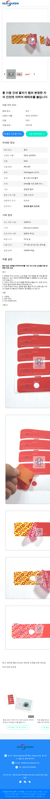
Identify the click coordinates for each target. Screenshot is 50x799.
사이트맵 (21, 792)
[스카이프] (25, 781)
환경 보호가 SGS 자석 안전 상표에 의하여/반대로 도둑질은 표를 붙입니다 (18, 721)
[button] (6, 706)
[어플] (20, 781)
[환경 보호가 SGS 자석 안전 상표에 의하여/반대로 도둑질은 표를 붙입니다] (18, 702)
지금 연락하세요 (35, 134)
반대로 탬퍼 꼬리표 (15, 663)
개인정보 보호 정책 (9, 792)
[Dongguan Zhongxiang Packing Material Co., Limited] (10, 3)
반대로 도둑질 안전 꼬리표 (35, 663)
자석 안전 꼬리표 (9, 667)
